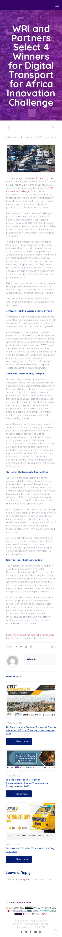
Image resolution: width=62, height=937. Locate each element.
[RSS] (40, 931)
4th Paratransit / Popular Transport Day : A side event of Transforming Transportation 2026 (31, 730)
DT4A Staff (29, 137)
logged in (25, 879)
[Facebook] (22, 931)
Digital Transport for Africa (32, 178)
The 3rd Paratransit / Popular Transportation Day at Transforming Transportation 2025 (27, 783)
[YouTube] (31, 931)
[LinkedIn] (36, 931)
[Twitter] (26, 931)
